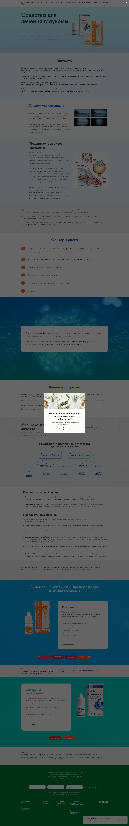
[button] (60, 428)
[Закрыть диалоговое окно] (126, 2)
